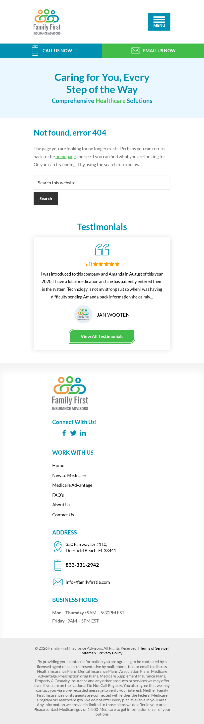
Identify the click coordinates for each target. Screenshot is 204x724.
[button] (159, 22)
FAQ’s (58, 495)
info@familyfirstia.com (88, 582)
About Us (61, 504)
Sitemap (89, 652)
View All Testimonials (102, 336)
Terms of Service (153, 648)
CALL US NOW (57, 50)
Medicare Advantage (72, 485)
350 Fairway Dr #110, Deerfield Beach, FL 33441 (91, 547)
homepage (65, 156)
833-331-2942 (82, 565)
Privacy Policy (110, 652)
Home (58, 465)
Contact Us (63, 514)
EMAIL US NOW (159, 50)
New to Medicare (69, 475)
